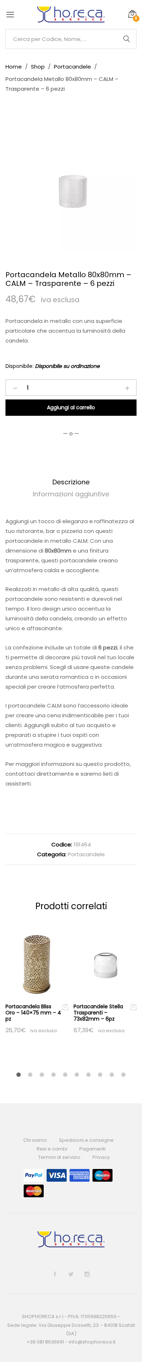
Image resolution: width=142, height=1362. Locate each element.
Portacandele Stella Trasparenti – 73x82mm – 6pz (98, 1012)
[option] (71, 187)
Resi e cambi (52, 1148)
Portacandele (86, 854)
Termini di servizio (59, 1157)
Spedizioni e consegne (86, 1140)
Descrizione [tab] (71, 482)
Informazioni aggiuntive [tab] (71, 494)
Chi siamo (35, 1140)
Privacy (101, 1157)
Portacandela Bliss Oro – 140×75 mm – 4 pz (33, 1012)
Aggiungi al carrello (71, 407)
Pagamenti (92, 1148)
